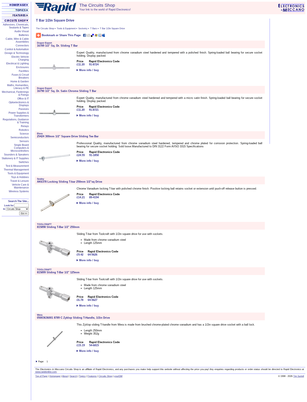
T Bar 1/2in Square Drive (112, 28)
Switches (24, 162)
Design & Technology (17, 53)
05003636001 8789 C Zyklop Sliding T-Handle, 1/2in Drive (73, 317)
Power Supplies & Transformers (19, 114)
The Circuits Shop (45, 28)
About (65, 376)
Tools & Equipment (18, 173)
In (4, 209)
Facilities (24, 71)
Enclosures (22, 67)
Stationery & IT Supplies (15, 158)
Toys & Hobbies (20, 177)
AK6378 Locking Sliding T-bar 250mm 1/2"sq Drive (69, 181)
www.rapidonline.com (46, 371)
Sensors (24, 141)
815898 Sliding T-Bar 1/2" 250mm (58, 227)
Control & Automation (17, 49)
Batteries (24, 35)
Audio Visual (21, 31)
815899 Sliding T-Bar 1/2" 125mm (58, 272)
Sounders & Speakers (16, 154)
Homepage (54, 376)
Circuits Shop (105, 376)
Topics (82, 376)
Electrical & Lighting (17, 63)
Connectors (22, 45)
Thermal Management (16, 169)
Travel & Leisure (19, 180)
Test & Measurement (17, 165)
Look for (9, 205)
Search (73, 376)
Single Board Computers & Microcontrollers (20, 148)
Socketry (83, 28)
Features (92, 376)
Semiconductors (19, 137)
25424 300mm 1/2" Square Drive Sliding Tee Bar (68, 136)
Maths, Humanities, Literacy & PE (18, 87)
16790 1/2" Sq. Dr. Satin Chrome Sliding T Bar (66, 91)
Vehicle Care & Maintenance (20, 186)
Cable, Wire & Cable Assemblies (17, 40)
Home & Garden (19, 81)
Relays (25, 126)
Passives (24, 109)
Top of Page (41, 376)
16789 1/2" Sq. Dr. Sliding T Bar (57, 45)
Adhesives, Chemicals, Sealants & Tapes (16, 26)
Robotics (24, 129)
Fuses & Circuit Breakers (20, 76)
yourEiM (118, 376)
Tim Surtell (298, 376)
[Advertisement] (288, 81)
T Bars (93, 28)
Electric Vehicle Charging (20, 58)
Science (24, 133)
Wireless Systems (19, 191)
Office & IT (23, 98)
